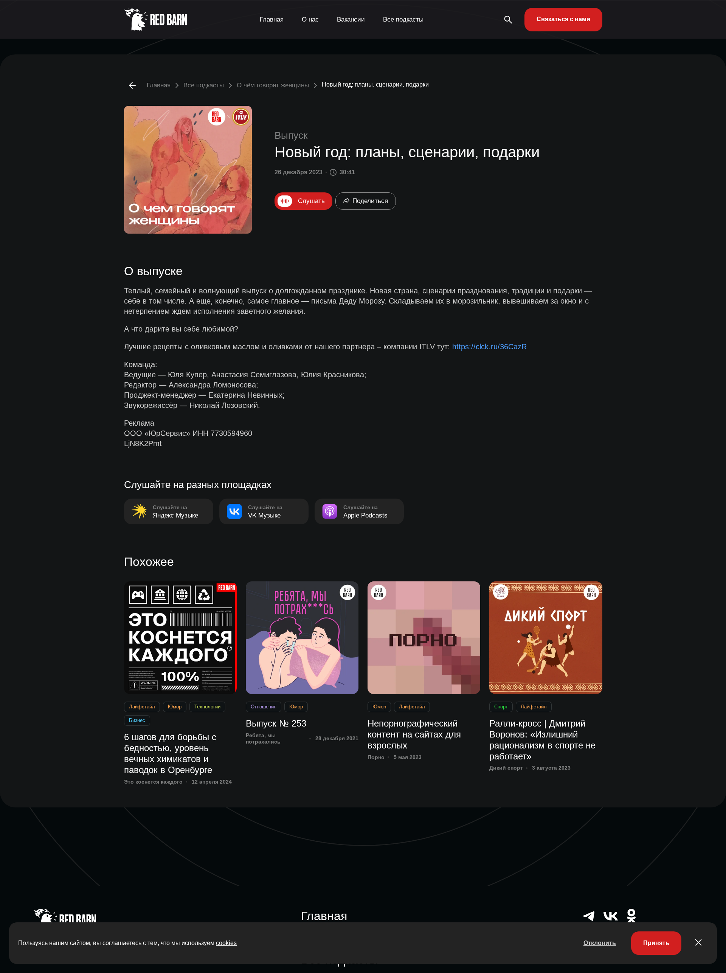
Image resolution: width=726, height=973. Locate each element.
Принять (656, 943)
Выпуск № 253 (276, 723)
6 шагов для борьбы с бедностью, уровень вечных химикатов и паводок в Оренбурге (170, 753)
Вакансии (351, 19)
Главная (272, 19)
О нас (310, 19)
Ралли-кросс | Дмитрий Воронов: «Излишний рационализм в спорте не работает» (542, 739)
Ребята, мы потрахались (263, 738)
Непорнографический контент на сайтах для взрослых (414, 734)
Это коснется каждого (153, 782)
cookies (226, 943)
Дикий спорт (506, 768)
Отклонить (599, 943)
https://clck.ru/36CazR (489, 346)
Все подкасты (403, 19)
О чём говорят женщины (273, 85)
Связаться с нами (563, 19)
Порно (376, 757)
